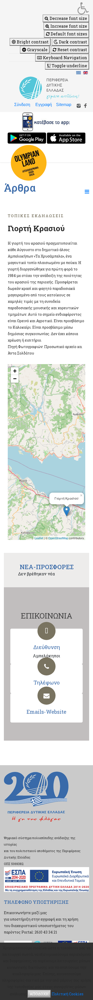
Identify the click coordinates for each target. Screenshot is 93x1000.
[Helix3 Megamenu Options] (87, 191)
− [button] (15, 378)
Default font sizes (68, 33)
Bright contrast (32, 41)
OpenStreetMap (58, 538)
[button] (49, 8)
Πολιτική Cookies (67, 993)
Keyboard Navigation (64, 57)
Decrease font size (68, 18)
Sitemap (63, 104)
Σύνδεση (22, 104)
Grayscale (37, 49)
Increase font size (68, 26)
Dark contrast (72, 41)
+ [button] (15, 371)
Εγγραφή (43, 104)
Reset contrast (71, 49)
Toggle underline (69, 65)
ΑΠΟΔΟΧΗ (39, 993)
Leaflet (39, 538)
